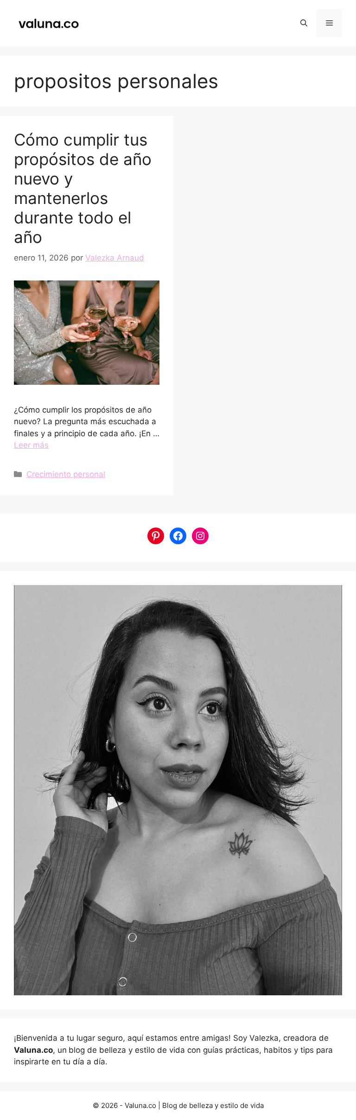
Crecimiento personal (65, 474)
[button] (304, 23)
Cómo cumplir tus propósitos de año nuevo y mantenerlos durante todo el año (83, 188)
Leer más (31, 445)
